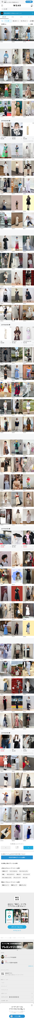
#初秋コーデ (5, 871)
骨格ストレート (5, 885)
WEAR (2, 937)
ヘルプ (2, 982)
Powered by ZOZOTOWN (28, 141)
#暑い (3, 874)
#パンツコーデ (26, 874)
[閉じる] (32, 1005)
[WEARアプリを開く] (31, 5)
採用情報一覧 (30, 966)
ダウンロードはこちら (17, 927)
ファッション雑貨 (8, 937)
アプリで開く (29, 1)
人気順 (31, 24)
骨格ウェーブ (14, 885)
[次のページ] (28, 847)
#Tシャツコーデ (17, 877)
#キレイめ (25, 877)
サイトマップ (4, 986)
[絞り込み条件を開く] (2, 21)
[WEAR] (17, 5)
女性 (21, 17)
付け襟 (14, 937)
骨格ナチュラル (22, 885)
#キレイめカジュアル (6, 877)
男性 (13, 17)
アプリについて (17, 930)
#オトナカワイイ (10, 874)
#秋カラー (19, 874)
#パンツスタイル (13, 871)
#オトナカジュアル (23, 871)
